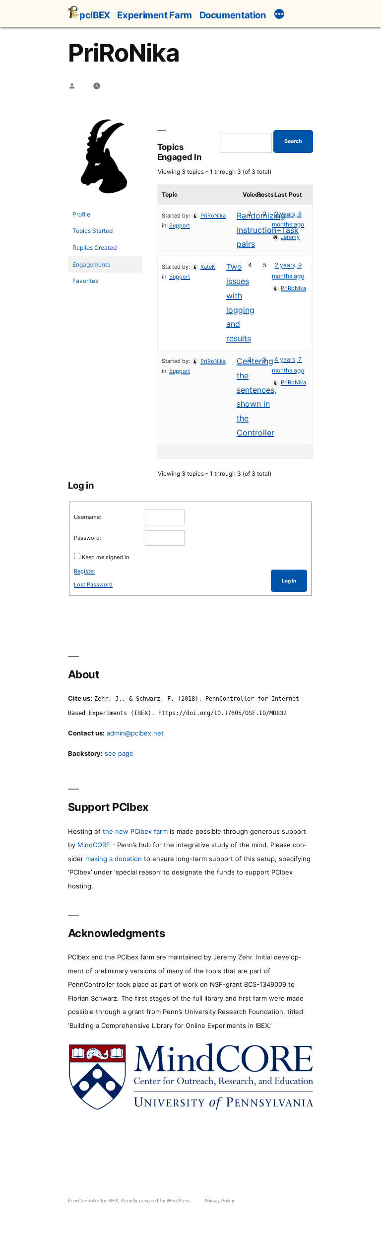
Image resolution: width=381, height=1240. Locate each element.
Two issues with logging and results (240, 302)
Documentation (232, 14)
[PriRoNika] (105, 201)
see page (119, 753)
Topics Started (92, 230)
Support (179, 225)
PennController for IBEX (93, 1200)
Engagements (91, 264)
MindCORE (93, 845)
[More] (279, 15)
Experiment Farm (154, 14)
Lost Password (93, 584)
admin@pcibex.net (135, 733)
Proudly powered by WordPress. (157, 1200)
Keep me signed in (105, 557)
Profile (81, 214)
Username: (87, 516)
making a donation (113, 859)
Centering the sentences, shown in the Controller (256, 397)
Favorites (85, 281)
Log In (289, 581)
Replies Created (94, 247)
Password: (87, 537)
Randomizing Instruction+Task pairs (268, 230)
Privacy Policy (219, 1200)
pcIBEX (94, 14)
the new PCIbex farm (135, 831)
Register (84, 571)
